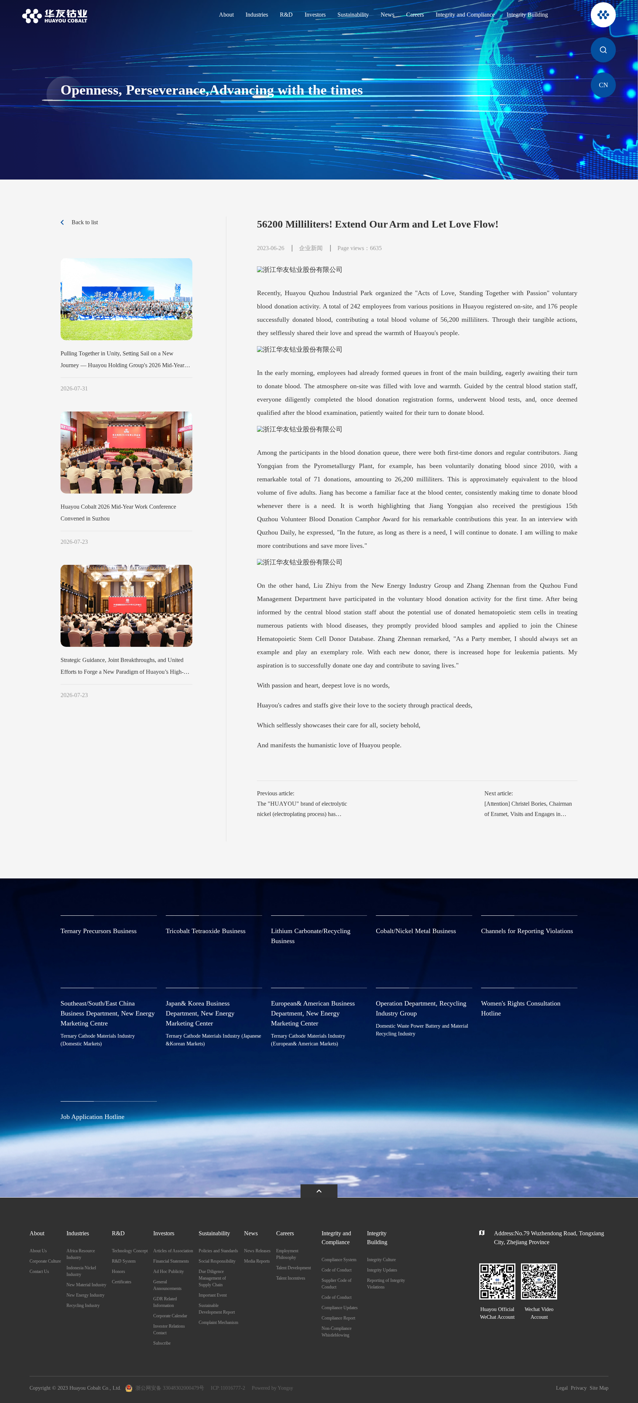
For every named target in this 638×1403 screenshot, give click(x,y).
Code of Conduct (336, 1270)
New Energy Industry (85, 1295)
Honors (118, 1271)
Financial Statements (171, 1261)
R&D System (124, 1261)
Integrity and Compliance (465, 14)
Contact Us (39, 1271)
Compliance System (339, 1259)
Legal (562, 1388)
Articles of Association (173, 1250)
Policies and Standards (218, 1250)
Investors (315, 14)
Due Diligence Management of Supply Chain (212, 1278)
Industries (257, 14)
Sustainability (353, 14)
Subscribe (162, 1343)
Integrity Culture (381, 1259)
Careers (415, 14)
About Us (38, 1250)
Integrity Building (527, 14)
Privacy (579, 1388)
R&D (286, 14)
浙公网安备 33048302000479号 (170, 1388)
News (387, 14)
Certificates (121, 1281)
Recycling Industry (83, 1305)
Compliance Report (338, 1318)
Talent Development (293, 1267)
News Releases (257, 1250)
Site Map (599, 1388)
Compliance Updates (340, 1307)
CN (603, 85)
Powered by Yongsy (272, 1388)
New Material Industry (86, 1284)
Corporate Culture (45, 1261)
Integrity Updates (382, 1270)
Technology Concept (130, 1250)
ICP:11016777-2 (228, 1388)
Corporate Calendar (170, 1315)
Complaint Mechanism (218, 1322)
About (226, 14)
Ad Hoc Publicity (168, 1271)
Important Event (213, 1295)
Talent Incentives (290, 1278)
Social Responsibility (217, 1261)
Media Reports (257, 1261)
